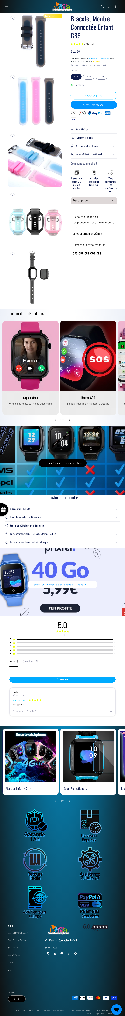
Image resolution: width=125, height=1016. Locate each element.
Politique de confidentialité (79, 1010)
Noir (76, 76)
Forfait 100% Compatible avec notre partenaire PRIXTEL (63, 584)
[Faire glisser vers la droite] (69, 420)
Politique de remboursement (54, 1010)
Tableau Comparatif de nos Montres (62, 462)
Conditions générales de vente (105, 1010)
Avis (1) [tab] (13, 661)
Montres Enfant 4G (17, 788)
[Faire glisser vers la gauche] (55, 420)
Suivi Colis (13, 947)
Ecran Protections (73, 788)
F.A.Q (10, 962)
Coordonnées (112, 1013)
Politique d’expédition (95, 1013)
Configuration (14, 955)
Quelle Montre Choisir (18, 932)
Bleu (89, 76)
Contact (11, 969)
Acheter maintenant (93, 104)
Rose (101, 76)
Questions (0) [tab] (30, 661)
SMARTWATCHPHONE (31, 1010)
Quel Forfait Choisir (17, 940)
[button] (6, 6)
